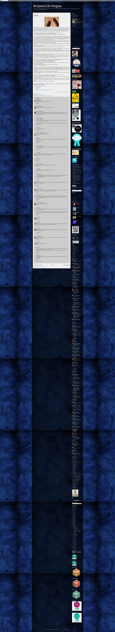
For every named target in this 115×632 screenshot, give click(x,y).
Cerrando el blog (75, 341)
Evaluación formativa (75, 338)
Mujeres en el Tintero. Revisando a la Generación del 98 (77, 379)
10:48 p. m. (38, 103)
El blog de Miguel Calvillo (76, 343)
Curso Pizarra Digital (75, 169)
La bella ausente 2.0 (38, 86)
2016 (73, 518)
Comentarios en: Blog (76, 302)
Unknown (37, 158)
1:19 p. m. (37, 259)
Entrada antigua (66, 265)
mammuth (61, 629)
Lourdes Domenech (39, 118)
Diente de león (75, 329)
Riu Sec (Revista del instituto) (77, 180)
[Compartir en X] (35, 93)
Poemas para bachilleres (78, 212)
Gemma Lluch (75, 368)
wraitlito (37, 99)
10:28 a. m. (38, 219)
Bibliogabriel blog (75, 286)
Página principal (75, 14)
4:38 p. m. (37, 166)
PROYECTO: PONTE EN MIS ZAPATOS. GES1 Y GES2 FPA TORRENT (76, 356)
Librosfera (74, 399)
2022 (73, 511)
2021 (73, 512)
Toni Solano (38, 188)
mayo (74, 540)
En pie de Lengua (75, 362)
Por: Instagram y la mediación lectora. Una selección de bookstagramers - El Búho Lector (77, 304)
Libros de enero (75, 451)
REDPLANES (74, 369)
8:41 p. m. (37, 214)
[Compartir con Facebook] (36, 93)
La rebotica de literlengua (76, 377)
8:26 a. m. (37, 130)
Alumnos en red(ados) (76, 270)
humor (44, 95)
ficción (41, 95)
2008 (73, 546)
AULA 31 (74, 276)
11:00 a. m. (38, 225)
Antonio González (39, 145)
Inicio (53, 265)
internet (46, 95)
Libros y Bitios (75, 395)
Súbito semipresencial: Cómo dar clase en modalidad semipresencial (76, 345)
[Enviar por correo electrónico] (34, 93)
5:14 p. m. (37, 171)
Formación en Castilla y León (76, 274)
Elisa (37, 217)
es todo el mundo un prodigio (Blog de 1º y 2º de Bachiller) (76, 176)
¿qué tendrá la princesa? (76, 453)
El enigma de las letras (76, 347)
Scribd (76, 238)
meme (48, 95)
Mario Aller (38, 194)
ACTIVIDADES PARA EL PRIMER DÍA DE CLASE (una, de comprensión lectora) (76, 389)
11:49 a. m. (38, 244)
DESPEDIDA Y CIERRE (76, 307)
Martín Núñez (38, 174)
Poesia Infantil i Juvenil (76, 426)
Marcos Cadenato (39, 111)
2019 (73, 514)
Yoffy (73, 447)
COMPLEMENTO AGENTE (76, 306)
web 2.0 (53, 95)
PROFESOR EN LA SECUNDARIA (75, 430)
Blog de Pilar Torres (76, 290)
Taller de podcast (75, 182)
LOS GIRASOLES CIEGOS (76, 277)
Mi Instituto (74, 181)
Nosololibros (75, 418)
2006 (73, 548)
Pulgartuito (36, 15)
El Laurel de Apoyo (75, 351)
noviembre (75, 528)
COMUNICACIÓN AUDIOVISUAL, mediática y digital (77, 313)
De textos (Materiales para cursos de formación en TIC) (76, 179)
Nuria (37, 247)
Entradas (74, 241)
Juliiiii (37, 207)
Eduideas (74, 340)
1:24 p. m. (37, 239)
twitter (50, 95)
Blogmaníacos (38, 106)
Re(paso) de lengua (47, 6)
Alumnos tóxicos (76, 529)
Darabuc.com (75, 322)
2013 (73, 521)
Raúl (37, 242)
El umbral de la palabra (76, 354)
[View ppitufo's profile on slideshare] (77, 238)
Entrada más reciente (38, 265)
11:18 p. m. (38, 108)
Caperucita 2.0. (53, 83)
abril (74, 541)
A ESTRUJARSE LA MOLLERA (77, 360)
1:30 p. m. (37, 233)
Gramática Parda (75, 371)
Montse (37, 127)
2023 (73, 510)
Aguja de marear (75, 263)
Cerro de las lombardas (76, 295)
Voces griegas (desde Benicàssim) (76, 444)
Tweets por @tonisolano (75, 235)
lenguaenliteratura (75, 385)
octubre (75, 534)
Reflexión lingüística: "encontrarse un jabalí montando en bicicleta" (77, 331)
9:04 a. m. (37, 135)
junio (74, 539)
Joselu (37, 222)
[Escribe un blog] (34, 93)
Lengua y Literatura (75, 381)
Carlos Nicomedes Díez (39, 202)
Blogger (70, 629)
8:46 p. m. (37, 199)
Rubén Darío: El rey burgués (76, 416)
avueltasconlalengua (76, 279)
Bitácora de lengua (75, 289)
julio (74, 538)
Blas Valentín (38, 236)
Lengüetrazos (75, 392)
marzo (75, 542)
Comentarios (75, 242)
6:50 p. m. (37, 178)
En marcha (78, 207)
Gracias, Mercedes (79, 216)
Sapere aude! (75, 433)
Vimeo (80, 500)
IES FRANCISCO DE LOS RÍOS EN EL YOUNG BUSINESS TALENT (77, 420)
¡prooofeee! (74, 450)
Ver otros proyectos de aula (76, 183)
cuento (39, 95)
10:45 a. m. (38, 252)
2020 (73, 513)
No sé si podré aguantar (78, 203)
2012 (73, 522)
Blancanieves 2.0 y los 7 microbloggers (40, 85)
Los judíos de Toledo (75, 424)
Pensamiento (74, 431)
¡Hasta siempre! (75, 441)
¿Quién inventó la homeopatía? (77, 327)
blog (37, 95)
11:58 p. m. (38, 115)
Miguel (37, 228)
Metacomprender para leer (76, 412)
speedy (37, 152)
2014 (73, 520)
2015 (73, 519)
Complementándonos (76, 309)
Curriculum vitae (75, 16)
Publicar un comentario (38, 261)
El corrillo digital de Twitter (77, 530)
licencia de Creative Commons (76, 187)
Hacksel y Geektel (37, 87)
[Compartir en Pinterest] (37, 93)
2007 (73, 547)
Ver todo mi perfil (74, 24)
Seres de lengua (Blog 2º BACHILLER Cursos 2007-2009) (77, 177)
